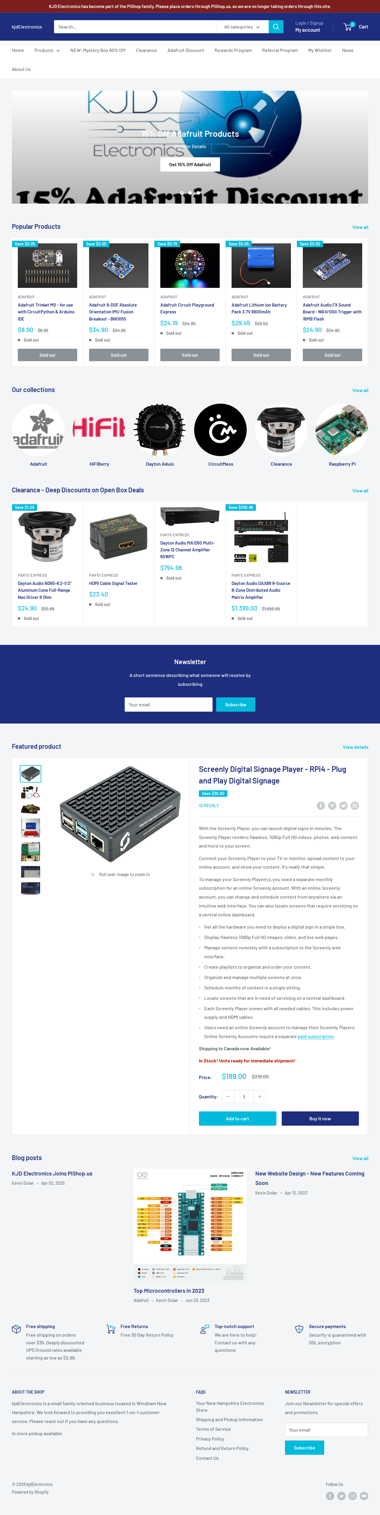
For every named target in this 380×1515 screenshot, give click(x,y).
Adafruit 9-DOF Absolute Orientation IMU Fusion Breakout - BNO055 (113, 311)
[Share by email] (355, 805)
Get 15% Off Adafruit (190, 164)
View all (360, 227)
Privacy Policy (210, 1438)
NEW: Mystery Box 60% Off (98, 50)
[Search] (276, 26)
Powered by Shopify (30, 1492)
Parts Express (32, 575)
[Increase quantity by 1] (260, 1096)
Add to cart (237, 1118)
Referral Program (280, 50)
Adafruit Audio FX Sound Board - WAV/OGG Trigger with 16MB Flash (332, 311)
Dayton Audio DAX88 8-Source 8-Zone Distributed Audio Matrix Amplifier (261, 590)
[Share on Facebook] (321, 805)
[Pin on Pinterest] (332, 805)
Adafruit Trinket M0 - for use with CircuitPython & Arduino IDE (46, 311)
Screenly (209, 805)
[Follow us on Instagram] (353, 1496)
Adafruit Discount (185, 50)
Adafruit (26, 296)
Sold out (47, 354)
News (348, 50)
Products (43, 50)
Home (18, 50)
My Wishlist (320, 50)
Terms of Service (213, 1429)
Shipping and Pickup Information (229, 1419)
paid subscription (316, 1036)
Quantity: (208, 1096)
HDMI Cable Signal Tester (113, 583)
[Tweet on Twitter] (343, 805)
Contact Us (207, 1458)
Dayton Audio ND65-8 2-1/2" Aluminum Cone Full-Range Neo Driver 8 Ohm (45, 590)
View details (356, 747)
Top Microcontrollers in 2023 (169, 1290)
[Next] (368, 302)
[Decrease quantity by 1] (228, 1096)
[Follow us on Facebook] (330, 1496)
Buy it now (320, 1118)
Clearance (146, 50)
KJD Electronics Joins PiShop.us (52, 1173)
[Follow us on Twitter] (341, 1496)
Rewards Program (233, 50)
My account (307, 30)
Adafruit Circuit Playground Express (187, 308)
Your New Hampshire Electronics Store (230, 1406)
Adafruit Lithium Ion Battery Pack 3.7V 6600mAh (259, 308)
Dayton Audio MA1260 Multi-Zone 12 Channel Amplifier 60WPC (187, 549)
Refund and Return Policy (222, 1448)
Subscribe (235, 704)
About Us (21, 69)
